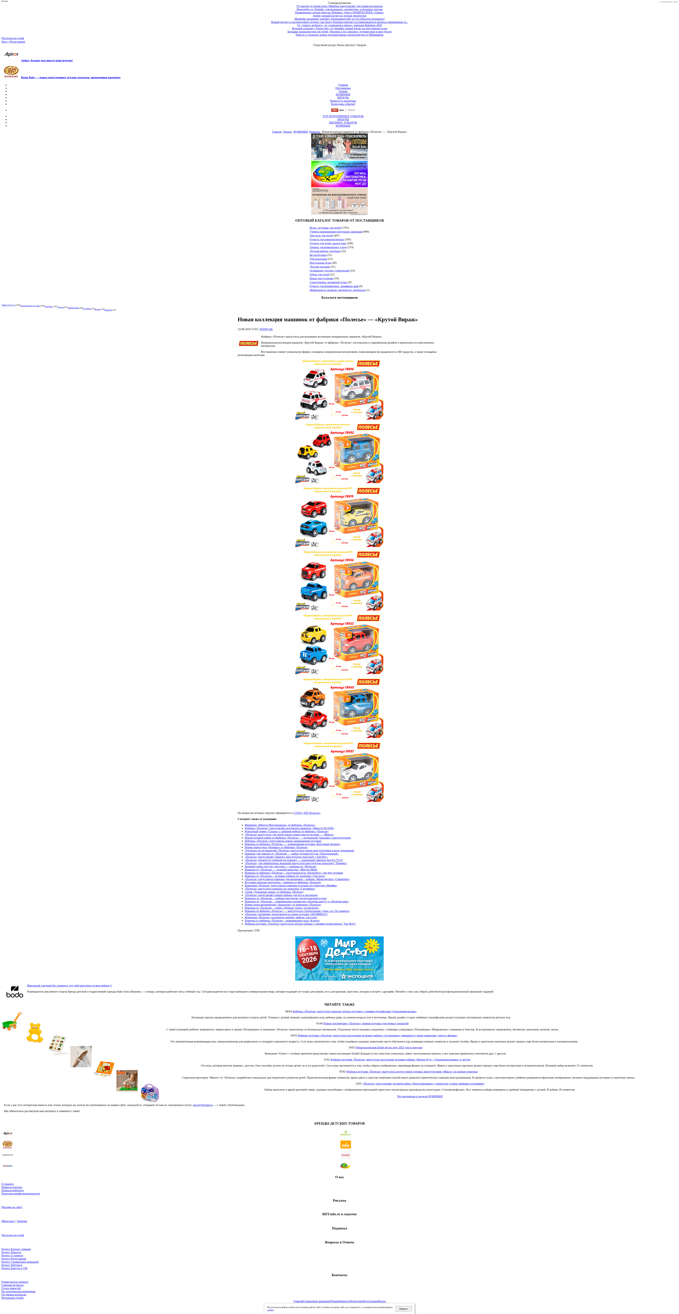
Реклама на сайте (11, 1207)
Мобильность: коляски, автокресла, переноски (338, 290)
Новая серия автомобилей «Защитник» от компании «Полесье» (283, 904)
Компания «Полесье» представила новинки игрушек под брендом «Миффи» (291, 885)
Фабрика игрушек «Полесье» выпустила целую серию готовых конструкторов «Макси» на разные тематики (412, 1071)
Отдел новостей (11, 1288)
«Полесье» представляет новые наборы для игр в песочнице (281, 895)
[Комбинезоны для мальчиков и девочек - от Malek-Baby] (339, 159)
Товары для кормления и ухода (328, 247)
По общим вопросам (13, 1294)
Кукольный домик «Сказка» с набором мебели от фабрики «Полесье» (287, 831)
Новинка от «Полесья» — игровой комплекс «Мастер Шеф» (281, 869)
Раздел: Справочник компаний (20, 1261)
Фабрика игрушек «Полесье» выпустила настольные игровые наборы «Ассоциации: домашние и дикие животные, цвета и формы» (377, 1035)
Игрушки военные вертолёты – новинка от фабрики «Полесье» (283, 882)
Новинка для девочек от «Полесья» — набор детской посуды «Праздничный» (292, 853)
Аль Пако (49, 306)
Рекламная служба (12, 1297)
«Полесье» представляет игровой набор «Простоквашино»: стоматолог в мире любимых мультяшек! (423, 1083)
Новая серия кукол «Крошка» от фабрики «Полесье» (276, 847)
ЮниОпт (109, 310)
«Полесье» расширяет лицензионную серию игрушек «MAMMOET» (286, 914)
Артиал (61, 307)
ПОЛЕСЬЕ (266, 329)
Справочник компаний (317, 1301)
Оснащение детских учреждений (329, 270)
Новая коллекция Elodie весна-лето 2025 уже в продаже (389, 1047)
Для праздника (318, 258)
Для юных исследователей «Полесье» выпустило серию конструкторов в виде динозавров (299, 850)
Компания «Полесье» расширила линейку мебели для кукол (281, 917)
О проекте (7, 1183)
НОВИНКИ (343, 94)
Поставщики (343, 88)
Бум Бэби (87, 308)
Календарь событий (343, 104)
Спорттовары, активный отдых (328, 282)
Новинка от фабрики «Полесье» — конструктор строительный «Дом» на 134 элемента (297, 911)
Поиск (382, 1301)
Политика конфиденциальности (20, 1193)
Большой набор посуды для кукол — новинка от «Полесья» (281, 866)
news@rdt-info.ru (203, 1105)
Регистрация (370, 1301)
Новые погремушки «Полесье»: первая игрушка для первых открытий (366, 1023)
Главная (343, 84)
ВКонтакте (8, 1221)
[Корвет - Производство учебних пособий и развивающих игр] (339, 186)
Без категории (318, 254)
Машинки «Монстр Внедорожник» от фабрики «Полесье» (280, 824)
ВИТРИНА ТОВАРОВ (343, 122)
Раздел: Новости (11, 1252)
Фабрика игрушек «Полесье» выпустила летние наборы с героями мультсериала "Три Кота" (300, 923)
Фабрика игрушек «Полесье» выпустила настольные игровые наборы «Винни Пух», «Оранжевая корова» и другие (400, 1059)
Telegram (22, 1221)
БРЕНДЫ (343, 97)
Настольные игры (320, 262)
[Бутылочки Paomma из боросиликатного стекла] (339, 213)
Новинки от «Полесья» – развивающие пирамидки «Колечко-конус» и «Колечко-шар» (297, 901)
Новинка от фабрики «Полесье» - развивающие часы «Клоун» (282, 920)
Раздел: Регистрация (13, 1258)
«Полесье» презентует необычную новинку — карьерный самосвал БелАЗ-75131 (294, 860)
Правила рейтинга (12, 1190)
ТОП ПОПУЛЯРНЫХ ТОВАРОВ (343, 116)
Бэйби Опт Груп (9, 305)
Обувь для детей (319, 274)
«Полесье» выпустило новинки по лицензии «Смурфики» (280, 888)
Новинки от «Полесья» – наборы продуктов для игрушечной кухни (286, 898)
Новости (345, 1301)
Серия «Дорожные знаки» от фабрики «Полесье (274, 891)
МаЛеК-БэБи (73, 308)
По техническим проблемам (18, 1291)
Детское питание (320, 266)
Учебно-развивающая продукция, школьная (336, 231)
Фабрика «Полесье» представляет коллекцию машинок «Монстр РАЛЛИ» (289, 828)
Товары (343, 91)
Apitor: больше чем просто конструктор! (47, 60)
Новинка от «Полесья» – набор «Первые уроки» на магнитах (282, 907)
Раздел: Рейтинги (11, 1265)
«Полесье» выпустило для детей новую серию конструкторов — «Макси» (289, 834)
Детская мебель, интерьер (325, 251)
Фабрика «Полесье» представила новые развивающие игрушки (283, 840)
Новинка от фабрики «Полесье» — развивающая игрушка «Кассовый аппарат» (293, 844)
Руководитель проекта (14, 1281)
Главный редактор (12, 1285)
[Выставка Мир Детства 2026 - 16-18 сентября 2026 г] (339, 979)
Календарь (356, 1301)
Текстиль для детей (321, 235)
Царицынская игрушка (30, 306)
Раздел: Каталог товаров (16, 1249)
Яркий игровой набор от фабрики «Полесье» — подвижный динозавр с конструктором (298, 837)
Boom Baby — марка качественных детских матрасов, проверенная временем (70, 77)
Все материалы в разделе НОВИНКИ (420, 1096)
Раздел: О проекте (12, 1255)
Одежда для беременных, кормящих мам (334, 286)
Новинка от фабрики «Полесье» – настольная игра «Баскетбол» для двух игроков (294, 872)
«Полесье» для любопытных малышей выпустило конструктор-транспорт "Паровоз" (296, 863)
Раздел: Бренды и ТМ (14, 1268)
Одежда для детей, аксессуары (328, 243)
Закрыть (403, 1308)
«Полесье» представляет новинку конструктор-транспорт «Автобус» (286, 856)
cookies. (270, 1310)
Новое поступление (321, 278)
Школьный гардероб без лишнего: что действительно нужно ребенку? (69, 985)
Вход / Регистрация (13, 41)
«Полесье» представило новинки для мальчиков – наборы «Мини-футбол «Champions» (297, 879)
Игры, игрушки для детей (325, 227)
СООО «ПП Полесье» (307, 812)
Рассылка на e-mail (13, 38)
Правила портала (11, 1187)
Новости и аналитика (343, 100)
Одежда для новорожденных (327, 239)
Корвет (98, 309)
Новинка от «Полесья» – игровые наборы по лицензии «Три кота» (285, 875)
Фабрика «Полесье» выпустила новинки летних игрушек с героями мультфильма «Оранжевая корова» (354, 1011)
